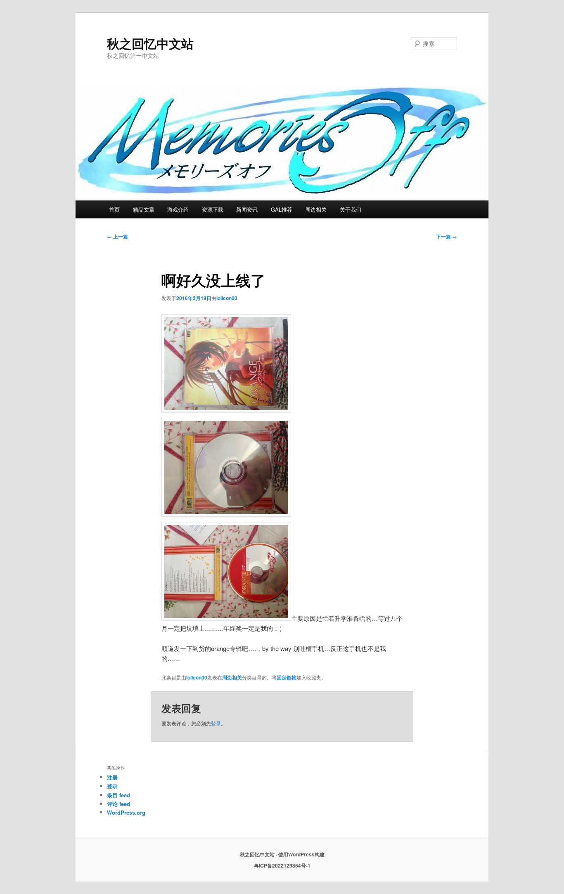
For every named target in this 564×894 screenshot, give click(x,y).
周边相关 (316, 209)
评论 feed (118, 804)
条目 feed (118, 795)
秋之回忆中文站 (150, 43)
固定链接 (286, 677)
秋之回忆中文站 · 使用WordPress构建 (282, 854)
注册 (112, 777)
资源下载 (212, 209)
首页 (114, 209)
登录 (216, 723)
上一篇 (117, 236)
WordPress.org (126, 812)
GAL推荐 (281, 209)
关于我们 (350, 209)
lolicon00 (226, 298)
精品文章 (143, 209)
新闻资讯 (247, 209)
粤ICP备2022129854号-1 (282, 865)
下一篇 (446, 236)
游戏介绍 (178, 209)
